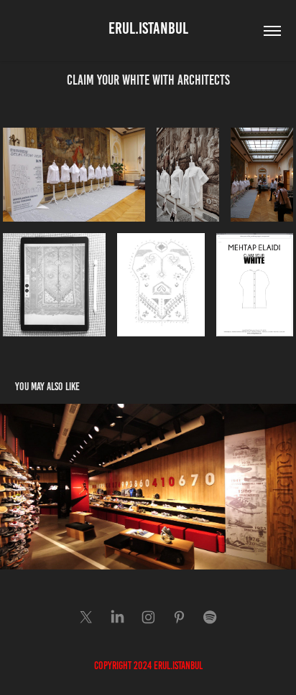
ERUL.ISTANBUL (148, 28)
